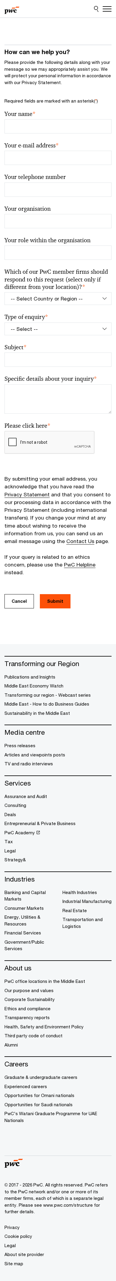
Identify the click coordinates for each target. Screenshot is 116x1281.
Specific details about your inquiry (50, 379)
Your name (20, 114)
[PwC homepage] (11, 9)
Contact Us (80, 541)
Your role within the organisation (47, 240)
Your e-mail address (31, 145)
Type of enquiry (26, 317)
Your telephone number (35, 177)
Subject (15, 347)
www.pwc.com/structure (68, 1205)
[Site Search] (96, 9)
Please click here (27, 425)
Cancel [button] (19, 601)
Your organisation (27, 209)
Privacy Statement (27, 494)
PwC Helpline (79, 564)
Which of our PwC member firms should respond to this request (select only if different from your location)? (56, 279)
